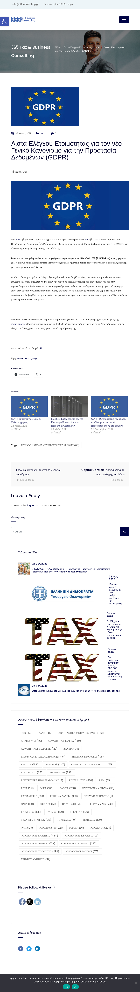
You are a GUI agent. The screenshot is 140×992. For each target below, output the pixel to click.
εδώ (40, 348)
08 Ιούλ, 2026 (113, 578)
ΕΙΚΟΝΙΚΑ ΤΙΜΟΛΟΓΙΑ (88, 756)
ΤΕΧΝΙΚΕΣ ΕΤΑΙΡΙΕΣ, (36, 820)
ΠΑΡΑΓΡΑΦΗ (72, 804)
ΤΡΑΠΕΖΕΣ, (92, 820)
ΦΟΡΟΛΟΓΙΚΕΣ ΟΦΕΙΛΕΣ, (78, 843)
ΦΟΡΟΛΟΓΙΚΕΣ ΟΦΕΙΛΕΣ (38, 843)
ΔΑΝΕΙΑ (71, 748)
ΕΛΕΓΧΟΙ (30, 764)
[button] (4, 21)
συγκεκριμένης (18, 324)
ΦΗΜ (27, 827)
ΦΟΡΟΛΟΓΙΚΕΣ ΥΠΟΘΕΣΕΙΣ (40, 851)
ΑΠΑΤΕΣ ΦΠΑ (31, 741)
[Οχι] (135, 983)
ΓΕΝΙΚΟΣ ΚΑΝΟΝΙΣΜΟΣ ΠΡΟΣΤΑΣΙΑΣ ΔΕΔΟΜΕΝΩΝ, (50, 445)
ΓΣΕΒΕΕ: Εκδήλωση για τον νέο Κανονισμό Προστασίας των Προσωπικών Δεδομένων (67, 422)
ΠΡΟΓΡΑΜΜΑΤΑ (100, 804)
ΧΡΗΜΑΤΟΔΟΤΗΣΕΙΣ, (35, 859)
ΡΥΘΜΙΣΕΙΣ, (31, 812)
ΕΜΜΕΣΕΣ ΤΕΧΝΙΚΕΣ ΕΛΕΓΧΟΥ (92, 764)
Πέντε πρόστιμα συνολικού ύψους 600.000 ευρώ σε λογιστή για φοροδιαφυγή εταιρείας (115, 668)
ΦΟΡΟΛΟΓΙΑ (100, 827)
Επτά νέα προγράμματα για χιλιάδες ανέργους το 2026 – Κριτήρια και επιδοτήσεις (76, 690)
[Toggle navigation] (124, 19)
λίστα (18, 239)
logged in (32, 505)
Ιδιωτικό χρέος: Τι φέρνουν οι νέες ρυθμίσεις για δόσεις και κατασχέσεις (115, 594)
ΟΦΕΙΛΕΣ (48, 804)
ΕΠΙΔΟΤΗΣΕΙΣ (61, 772)
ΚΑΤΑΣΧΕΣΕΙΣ (32, 796)
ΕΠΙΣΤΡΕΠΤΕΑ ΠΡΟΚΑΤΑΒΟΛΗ (42, 780)
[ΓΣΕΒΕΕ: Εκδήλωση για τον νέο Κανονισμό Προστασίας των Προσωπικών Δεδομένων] (69, 406)
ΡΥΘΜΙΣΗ (55, 812)
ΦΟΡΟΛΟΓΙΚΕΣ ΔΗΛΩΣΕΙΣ (39, 835)
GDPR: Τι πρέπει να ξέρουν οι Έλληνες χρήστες (26, 420)
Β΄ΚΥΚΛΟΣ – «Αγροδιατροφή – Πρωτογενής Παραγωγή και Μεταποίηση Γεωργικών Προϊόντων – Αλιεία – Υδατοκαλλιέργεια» (71, 570)
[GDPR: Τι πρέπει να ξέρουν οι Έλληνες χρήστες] (29, 406)
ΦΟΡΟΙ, (76, 827)
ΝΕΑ (42, 133)
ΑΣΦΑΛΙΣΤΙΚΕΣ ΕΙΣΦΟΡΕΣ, (39, 748)
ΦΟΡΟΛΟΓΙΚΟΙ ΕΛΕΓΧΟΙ (82, 851)
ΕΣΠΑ (27, 788)
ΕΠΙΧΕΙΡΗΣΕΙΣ (81, 780)
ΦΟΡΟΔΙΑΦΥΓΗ (51, 827)
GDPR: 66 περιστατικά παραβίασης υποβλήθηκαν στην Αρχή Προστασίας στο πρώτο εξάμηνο (108, 422)
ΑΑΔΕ (45, 733)
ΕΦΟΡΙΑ (68, 788)
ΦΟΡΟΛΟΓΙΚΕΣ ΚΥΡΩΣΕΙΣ (81, 835)
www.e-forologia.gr (27, 358)
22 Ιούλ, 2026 (39, 564)
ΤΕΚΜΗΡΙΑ (79, 812)
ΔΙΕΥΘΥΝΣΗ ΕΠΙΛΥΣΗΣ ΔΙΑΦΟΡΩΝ (43, 756)
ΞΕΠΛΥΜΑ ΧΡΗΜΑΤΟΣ (99, 796)
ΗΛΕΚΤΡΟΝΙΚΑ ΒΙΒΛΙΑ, (98, 788)
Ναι (66, 986)
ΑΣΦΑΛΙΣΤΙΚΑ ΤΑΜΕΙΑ (64, 741)
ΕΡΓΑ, (106, 780)
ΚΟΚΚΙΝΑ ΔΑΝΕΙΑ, (64, 796)
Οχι (75, 986)
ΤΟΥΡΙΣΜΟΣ (67, 820)
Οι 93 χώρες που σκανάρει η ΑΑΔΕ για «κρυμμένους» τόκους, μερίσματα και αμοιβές (114, 629)
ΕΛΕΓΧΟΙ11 (55, 764)
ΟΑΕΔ (27, 804)
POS (26, 733)
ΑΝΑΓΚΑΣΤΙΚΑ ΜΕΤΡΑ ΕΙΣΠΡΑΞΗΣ (81, 733)
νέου (87, 239)
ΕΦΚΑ (47, 788)
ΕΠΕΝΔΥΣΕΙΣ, (32, 772)
